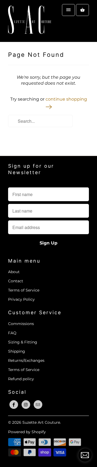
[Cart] (82, 10)
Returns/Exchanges (26, 360)
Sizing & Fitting (22, 342)
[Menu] (68, 10)
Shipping (16, 351)
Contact (15, 281)
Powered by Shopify (27, 431)
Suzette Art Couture (41, 422)
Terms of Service (23, 290)
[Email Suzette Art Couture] (38, 404)
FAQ (12, 332)
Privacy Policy (21, 299)
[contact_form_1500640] (85, 455)
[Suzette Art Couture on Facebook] (13, 404)
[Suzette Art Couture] (29, 21)
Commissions (21, 323)
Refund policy (21, 378)
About (14, 271)
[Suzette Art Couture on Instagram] (26, 404)
